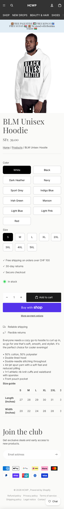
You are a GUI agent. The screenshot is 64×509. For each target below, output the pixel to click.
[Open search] (12, 5)
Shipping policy (14, 499)
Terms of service (48, 495)
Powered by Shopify (40, 490)
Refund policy (14, 495)
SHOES (56, 15)
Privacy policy (30, 495)
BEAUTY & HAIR (39, 15)
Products (17, 147)
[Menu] (4, 5)
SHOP (6, 15)
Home (6, 147)
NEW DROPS (19, 15)
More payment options (32, 315)
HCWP (25, 490)
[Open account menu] (52, 5)
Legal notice (29, 499)
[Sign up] (56, 454)
